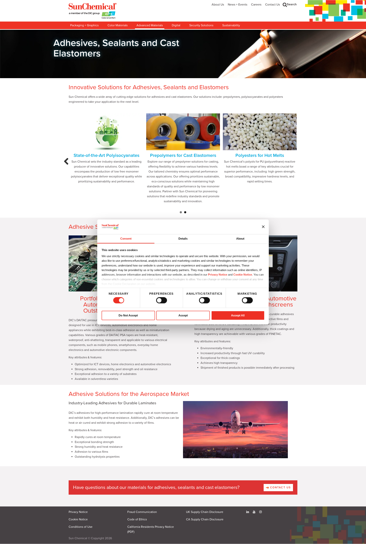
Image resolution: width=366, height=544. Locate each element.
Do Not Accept (128, 315)
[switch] (161, 300)
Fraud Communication (142, 512)
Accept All (238, 315)
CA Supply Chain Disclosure (204, 519)
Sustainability (231, 25)
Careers (256, 4)
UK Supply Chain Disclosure (204, 512)
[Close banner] (263, 226)
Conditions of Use (80, 527)
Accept (183, 315)
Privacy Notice (217, 274)
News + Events (237, 4)
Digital (176, 25)
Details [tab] (183, 238)
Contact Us (272, 4)
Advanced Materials (149, 25)
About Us (218, 4)
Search (292, 4)
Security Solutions (201, 25)
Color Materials (118, 25)
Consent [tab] (126, 238)
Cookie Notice (78, 519)
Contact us (280, 487)
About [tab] (240, 238)
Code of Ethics (137, 519)
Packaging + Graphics (84, 25)
